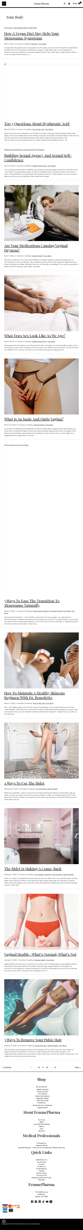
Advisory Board (41, 1145)
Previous (6, 1067)
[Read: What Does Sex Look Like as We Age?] (41, 303)
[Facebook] (32, 1201)
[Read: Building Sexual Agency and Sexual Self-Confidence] (24, 150)
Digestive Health (42, 1098)
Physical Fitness (56, 611)
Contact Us (41, 1166)
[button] (65, 3)
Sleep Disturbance (42, 1096)
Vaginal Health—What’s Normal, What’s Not (40, 954)
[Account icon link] (69, 3)
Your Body (43, 44)
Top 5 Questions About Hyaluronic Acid (37, 123)
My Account (41, 1162)
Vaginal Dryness (42, 1089)
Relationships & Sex (39, 166)
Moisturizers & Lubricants (42, 1105)
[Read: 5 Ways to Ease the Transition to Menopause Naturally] (41, 520)
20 (39, 1067)
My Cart (41, 1164)
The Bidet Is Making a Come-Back (33, 868)
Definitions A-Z (41, 1160)
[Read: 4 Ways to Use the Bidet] (41, 750)
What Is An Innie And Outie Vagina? (34, 418)
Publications (41, 1143)
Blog (41, 1122)
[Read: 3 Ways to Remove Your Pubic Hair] (41, 1007)
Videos (41, 1126)
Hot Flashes (42, 1094)
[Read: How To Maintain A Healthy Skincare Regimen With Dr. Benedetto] (41, 660)
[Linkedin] (39, 1201)
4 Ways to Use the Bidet (24, 783)
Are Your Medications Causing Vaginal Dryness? (36, 247)
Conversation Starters (43, 874)
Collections (41, 1103)
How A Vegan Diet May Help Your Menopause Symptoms (31, 35)
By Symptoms (41, 1087)
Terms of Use (41, 1175)
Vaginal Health (37, 256)
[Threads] (51, 1201)
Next (78, 1067)
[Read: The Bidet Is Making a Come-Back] (41, 836)
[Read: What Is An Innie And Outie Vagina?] (41, 386)
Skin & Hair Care (38, 129)
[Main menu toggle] (4, 4)
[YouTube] (47, 1201)
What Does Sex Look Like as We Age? (34, 335)
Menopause (37, 611)
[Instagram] (36, 1201)
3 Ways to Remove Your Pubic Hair (33, 1039)
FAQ (41, 1129)
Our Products (41, 789)
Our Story (41, 1120)
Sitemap (41, 1180)
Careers (41, 1171)
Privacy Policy (41, 1173)
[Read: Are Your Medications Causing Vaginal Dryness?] (41, 213)
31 (55, 1067)
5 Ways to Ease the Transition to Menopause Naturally (31, 603)
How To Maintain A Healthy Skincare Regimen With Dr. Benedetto (34, 695)
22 (47, 1067)
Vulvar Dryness (42, 1092)
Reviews (41, 1131)
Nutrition (34, 44)
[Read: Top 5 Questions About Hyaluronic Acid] (41, 91)
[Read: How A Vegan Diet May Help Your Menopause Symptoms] (20, 28)
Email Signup (41, 1169)
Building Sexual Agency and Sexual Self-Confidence (38, 157)
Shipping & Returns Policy (42, 1178)
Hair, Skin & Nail (42, 1100)
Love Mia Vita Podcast (41, 1124)
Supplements (42, 1107)
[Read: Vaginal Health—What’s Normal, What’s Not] (41, 922)
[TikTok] (43, 1201)
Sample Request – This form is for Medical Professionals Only (41, 1148)
